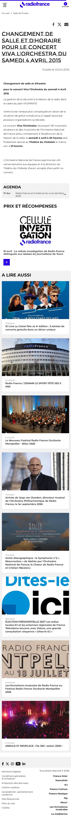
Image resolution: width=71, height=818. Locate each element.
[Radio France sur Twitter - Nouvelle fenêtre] (7, 764)
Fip (66, 798)
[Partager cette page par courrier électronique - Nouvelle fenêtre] (66, 24)
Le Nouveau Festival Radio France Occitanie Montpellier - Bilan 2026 (33, 442)
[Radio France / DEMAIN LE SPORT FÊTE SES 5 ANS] (35, 357)
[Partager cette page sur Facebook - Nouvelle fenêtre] (53, 24)
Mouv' (64, 802)
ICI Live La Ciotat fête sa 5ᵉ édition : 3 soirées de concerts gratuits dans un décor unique (34, 328)
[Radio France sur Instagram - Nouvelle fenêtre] (12, 764)
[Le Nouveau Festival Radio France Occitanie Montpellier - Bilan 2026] (35, 414)
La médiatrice (59, 813)
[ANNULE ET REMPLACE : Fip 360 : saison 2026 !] (35, 719)
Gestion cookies (10, 787)
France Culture (59, 789)
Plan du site (8, 803)
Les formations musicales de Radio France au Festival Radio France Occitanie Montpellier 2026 (33, 689)
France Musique (58, 793)
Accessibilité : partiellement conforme (17, 793)
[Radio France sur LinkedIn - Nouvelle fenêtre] (23, 764)
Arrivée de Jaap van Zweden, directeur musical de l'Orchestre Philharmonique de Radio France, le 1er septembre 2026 (35, 501)
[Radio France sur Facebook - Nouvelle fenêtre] (3, 764)
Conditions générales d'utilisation (14, 777)
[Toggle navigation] (5, 5)
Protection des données (15, 783)
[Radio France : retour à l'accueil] (35, 5)
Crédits (6, 807)
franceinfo (61, 780)
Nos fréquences (10, 799)
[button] (65, 5)
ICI (66, 784)
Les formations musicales (59, 808)
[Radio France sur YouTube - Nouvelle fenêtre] (18, 763)
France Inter (60, 776)
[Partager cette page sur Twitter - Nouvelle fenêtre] (59, 24)
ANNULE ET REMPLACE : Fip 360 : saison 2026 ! (33, 745)
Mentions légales (11, 771)
